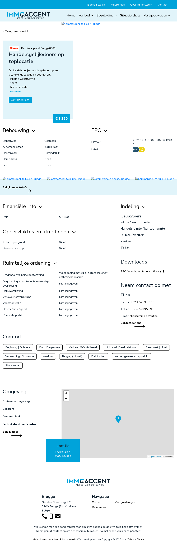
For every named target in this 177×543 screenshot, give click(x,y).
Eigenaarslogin (96, 5)
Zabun (130, 539)
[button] (119, 424)
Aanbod (84, 15)
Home (71, 15)
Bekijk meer (10, 432)
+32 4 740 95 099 (142, 309)
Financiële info (20, 206)
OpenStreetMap (156, 456)
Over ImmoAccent (141, 5)
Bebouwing (16, 130)
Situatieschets (130, 15)
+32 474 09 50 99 (142, 302)
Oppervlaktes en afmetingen (37, 232)
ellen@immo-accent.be (144, 316)
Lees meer (15, 91)
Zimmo (140, 539)
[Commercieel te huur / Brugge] (81, 23)
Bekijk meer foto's (15, 187)
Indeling (131, 206)
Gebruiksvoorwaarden (45, 539)
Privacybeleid (67, 539)
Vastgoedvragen (155, 15)
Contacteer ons (20, 100)
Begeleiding (105, 15)
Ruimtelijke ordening (27, 263)
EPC (96, 130)
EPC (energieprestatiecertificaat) (141, 271)
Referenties (117, 5)
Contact (162, 5)
